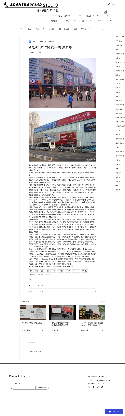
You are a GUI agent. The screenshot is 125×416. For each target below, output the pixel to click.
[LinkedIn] (88, 387)
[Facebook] (93, 387)
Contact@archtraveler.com (103, 380)
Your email (15, 383)
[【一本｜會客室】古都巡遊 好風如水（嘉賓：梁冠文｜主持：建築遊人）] (92, 312)
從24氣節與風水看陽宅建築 (32, 323)
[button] (105, 12)
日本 (44, 29)
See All (103, 301)
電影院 (48, 275)
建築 (31, 271)
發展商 (68, 271)
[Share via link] (43, 285)
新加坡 (37, 29)
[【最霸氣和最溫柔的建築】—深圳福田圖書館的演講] (62, 312)
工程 (36, 271)
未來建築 (51, 29)
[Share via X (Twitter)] (34, 285)
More (90, 29)
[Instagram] (97, 387)
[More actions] (95, 41)
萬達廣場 (32, 275)
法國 (59, 29)
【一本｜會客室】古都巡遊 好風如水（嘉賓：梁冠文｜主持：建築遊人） (92, 324)
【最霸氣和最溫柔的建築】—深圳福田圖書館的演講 (62, 324)
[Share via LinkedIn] (38, 285)
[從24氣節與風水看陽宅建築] (33, 312)
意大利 (30, 29)
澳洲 (75, 29)
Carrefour (76, 271)
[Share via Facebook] (29, 285)
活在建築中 (67, 29)
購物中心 (40, 275)
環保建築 (83, 29)
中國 (53, 271)
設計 (42, 271)
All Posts (21, 29)
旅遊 (48, 271)
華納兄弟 (84, 271)
